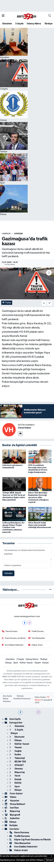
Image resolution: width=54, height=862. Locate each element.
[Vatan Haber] (9, 429)
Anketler (14, 818)
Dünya (8, 663)
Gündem (7, 23)
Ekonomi (19, 737)
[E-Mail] (20, 433)
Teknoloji (19, 758)
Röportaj (19, 772)
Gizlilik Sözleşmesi (22, 699)
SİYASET (19, 765)
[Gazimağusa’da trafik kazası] (27, 283)
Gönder (8, 573)
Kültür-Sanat (26, 663)
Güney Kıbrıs (34, 23)
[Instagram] (29, 623)
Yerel (17, 776)
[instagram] (38, 712)
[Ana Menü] (3, 16)
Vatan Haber (24, 428)
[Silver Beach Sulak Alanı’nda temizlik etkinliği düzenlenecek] (40, 514)
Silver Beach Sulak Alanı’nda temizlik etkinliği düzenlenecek (39, 525)
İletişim (20, 696)
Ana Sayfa (7, 696)
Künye (45, 663)
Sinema (18, 768)
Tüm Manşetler (38, 638)
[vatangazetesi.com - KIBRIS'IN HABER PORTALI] (25, 15)
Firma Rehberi (17, 804)
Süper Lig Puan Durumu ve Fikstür (32, 839)
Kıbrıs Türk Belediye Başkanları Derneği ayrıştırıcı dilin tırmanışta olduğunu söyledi (38, 497)
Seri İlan (14, 808)
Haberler (6, 234)
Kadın (17, 754)
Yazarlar (14, 800)
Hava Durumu (11, 631)
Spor (15, 663)
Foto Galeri (15, 793)
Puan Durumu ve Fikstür (15, 638)
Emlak (17, 779)
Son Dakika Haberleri (14, 645)
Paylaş (8, 303)
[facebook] (20, 712)
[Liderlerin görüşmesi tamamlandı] (14, 456)
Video (12, 797)
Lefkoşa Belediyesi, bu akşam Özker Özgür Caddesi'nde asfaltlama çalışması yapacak (13, 527)
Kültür (18, 783)
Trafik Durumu (37, 631)
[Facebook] (24, 623)
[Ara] (49, 16)
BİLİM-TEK (20, 761)
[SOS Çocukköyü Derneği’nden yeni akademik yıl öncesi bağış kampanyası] (40, 456)
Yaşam (37, 663)
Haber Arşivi (37, 645)
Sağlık (17, 751)
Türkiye (48, 23)
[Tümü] (50, 590)
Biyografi (14, 815)
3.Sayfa (19, 23)
